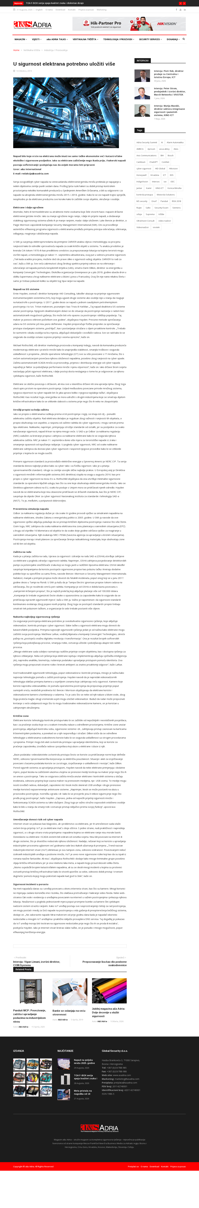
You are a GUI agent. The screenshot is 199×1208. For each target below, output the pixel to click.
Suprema (150, 214)
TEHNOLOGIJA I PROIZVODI (118, 39)
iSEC (173, 181)
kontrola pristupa (145, 194)
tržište (161, 214)
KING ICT (160, 188)
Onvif (154, 201)
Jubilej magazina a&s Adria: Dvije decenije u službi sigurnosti (108, 1012)
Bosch (171, 155)
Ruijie (139, 207)
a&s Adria (23, 1027)
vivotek (156, 227)
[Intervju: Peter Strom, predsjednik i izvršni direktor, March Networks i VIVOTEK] (143, 93)
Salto (148, 207)
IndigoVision (142, 181)
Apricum (151, 149)
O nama (49, 9)
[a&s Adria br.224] (19, 1069)
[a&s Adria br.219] (46, 1082)
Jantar (139, 188)
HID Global (160, 168)
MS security (142, 201)
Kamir (149, 188)
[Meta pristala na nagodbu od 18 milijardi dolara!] (65, 1095)
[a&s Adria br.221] (19, 1082)
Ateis (176, 149)
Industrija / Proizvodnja (55, 50)
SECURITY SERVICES (149, 39)
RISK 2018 (176, 201)
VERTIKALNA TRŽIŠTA (85, 39)
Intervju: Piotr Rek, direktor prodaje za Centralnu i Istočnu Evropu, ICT (169, 74)
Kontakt (72, 9)
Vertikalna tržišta (31, 50)
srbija (139, 214)
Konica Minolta (174, 188)
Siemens (176, 207)
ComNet (165, 162)
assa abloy (164, 149)
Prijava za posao (86, 9)
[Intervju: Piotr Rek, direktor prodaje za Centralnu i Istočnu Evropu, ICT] (143, 76)
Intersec (156, 181)
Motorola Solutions (166, 194)
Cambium (141, 162)
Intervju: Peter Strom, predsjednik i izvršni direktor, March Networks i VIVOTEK (170, 91)
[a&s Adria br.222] (46, 1069)
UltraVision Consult (145, 220)
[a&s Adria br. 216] (46, 1095)
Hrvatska (154, 175)
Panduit (164, 201)
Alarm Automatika (175, 142)
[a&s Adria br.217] (33, 1095)
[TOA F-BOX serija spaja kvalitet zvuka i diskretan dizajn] (65, 1080)
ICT (164, 175)
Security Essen (161, 207)
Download (60, 9)
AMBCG (140, 149)
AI (162, 142)
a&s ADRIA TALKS (56, 39)
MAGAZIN (20, 39)
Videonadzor (143, 227)
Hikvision (173, 168)
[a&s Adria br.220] (33, 1082)
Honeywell (141, 175)
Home (16, 50)
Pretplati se (133, 1166)
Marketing (101, 9)
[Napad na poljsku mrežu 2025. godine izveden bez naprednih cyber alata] (65, 1064)
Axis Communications (147, 155)
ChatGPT (153, 162)
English (39, 9)
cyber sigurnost (144, 168)
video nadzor (164, 220)
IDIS (172, 175)
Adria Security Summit (147, 142)
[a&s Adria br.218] (19, 1095)
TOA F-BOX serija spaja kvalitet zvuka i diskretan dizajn (85, 1078)
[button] (180, 3)
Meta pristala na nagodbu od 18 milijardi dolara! (50, 3)
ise (165, 181)
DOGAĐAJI (172, 39)
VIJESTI (36, 39)
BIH (162, 155)
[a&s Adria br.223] (33, 1069)
